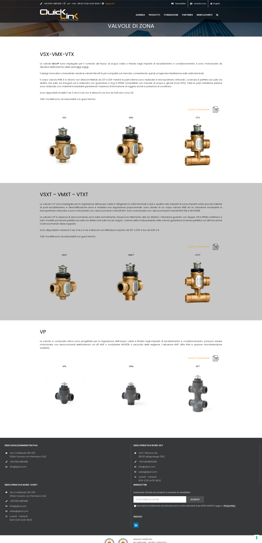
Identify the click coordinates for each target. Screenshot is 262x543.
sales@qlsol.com (148, 471)
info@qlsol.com (18, 466)
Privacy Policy (229, 506)
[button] (217, 14)
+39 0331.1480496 (19, 461)
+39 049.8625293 (148, 461)
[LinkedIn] (136, 525)
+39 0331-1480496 (52, 3)
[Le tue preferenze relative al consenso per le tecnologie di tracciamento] (257, 538)
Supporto (110, 3)
